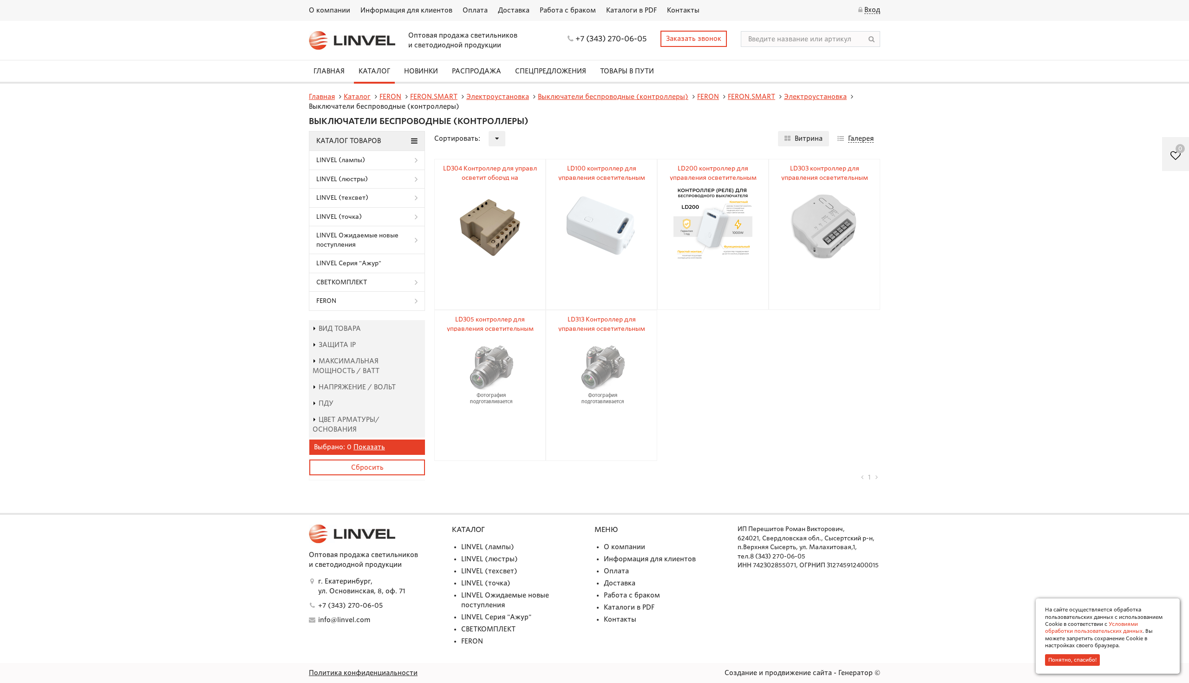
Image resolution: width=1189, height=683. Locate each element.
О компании (329, 10)
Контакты (683, 10)
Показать (369, 447)
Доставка (513, 10)
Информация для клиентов (406, 10)
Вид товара (340, 328)
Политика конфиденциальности (363, 672)
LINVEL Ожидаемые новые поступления (357, 240)
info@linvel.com (344, 620)
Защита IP (337, 344)
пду (326, 403)
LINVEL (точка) (339, 216)
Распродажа (476, 71)
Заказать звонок (693, 38)
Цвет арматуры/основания (346, 424)
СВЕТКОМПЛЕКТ (341, 282)
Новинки (421, 71)
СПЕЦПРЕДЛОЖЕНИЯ (550, 71)
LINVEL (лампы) (340, 160)
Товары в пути (627, 71)
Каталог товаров (348, 140)
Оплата (475, 10)
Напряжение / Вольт (357, 387)
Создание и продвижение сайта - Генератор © (802, 672)
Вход (872, 9)
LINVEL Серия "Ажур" (348, 263)
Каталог (374, 71)
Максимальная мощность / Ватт (346, 365)
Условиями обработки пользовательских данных (1094, 627)
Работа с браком (568, 10)
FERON (326, 300)
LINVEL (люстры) (342, 179)
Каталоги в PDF (631, 10)
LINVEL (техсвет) (342, 197)
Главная (329, 71)
